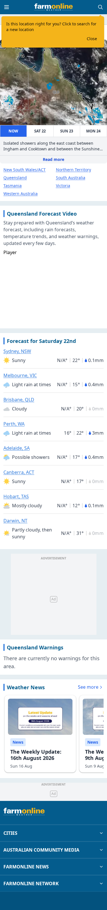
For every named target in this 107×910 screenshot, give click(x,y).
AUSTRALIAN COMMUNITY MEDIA (41, 850)
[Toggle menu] (6, 7)
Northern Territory (73, 169)
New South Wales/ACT (24, 169)
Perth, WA (14, 424)
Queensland (15, 177)
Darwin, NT (15, 520)
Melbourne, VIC (20, 375)
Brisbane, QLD (18, 399)
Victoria (63, 185)
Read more (53, 159)
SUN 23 (66, 131)
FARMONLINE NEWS (26, 867)
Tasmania (12, 185)
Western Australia (20, 193)
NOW (13, 131)
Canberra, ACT (18, 472)
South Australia (70, 177)
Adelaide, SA (16, 448)
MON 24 (93, 131)
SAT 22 (40, 131)
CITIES (10, 833)
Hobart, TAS (16, 496)
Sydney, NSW (17, 351)
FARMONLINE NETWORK (31, 883)
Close (92, 38)
